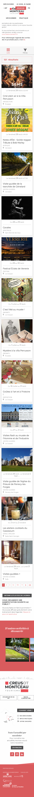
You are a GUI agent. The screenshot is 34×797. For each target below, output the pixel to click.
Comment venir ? (25, 710)
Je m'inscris (17, 747)
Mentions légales (8, 768)
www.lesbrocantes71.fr (10, 34)
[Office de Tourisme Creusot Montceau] (17, 11)
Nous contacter (26, 697)
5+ (13, 585)
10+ (18, 585)
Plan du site (24, 772)
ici (24, 40)
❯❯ (30, 585)
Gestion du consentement (11, 772)
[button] (12, 8)
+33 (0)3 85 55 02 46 (8, 697)
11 (22, 585)
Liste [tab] (8, 53)
